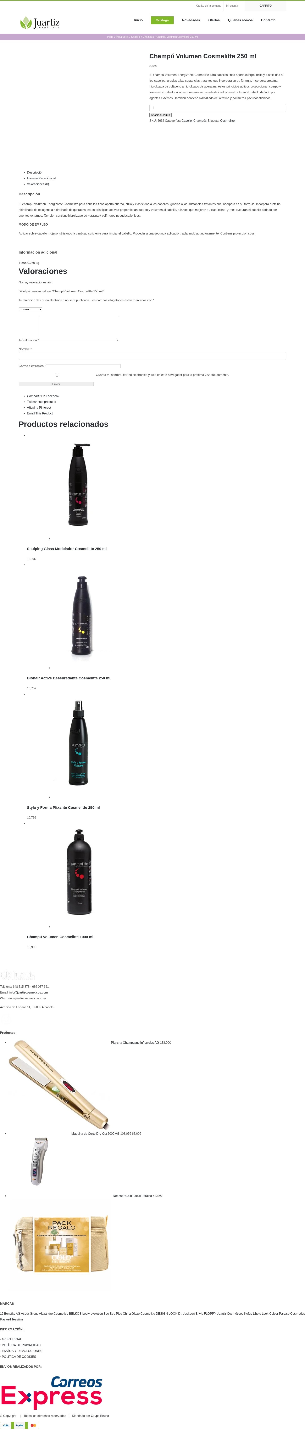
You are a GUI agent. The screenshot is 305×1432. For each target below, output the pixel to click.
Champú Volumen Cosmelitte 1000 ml (60, 937)
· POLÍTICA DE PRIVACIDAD (20, 1345)
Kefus (248, 1313)
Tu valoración (29, 340)
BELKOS (75, 1313)
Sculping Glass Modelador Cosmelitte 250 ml (67, 549)
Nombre (25, 349)
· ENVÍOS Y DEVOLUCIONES (21, 1351)
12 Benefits (7, 1313)
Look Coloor (270, 1313)
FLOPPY (210, 1313)
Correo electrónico (32, 366)
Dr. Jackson (186, 1313)
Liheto (257, 1313)
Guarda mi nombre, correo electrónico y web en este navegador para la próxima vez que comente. (162, 375)
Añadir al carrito (160, 115)
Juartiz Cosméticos (230, 1313)
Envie (199, 1313)
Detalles (56, 539)
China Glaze (131, 1313)
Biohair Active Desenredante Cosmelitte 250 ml (68, 678)
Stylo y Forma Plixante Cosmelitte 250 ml (63, 807)
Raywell (5, 1319)
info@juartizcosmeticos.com (28, 992)
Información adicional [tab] (41, 178)
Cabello (187, 120)
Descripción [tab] (35, 172)
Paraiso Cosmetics (292, 1313)
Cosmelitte (227, 120)
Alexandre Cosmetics (53, 1313)
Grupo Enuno (100, 1415)
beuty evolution (92, 1313)
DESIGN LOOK (166, 1313)
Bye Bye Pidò (113, 1313)
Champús (200, 120)
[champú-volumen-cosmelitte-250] (81, 102)
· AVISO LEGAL (11, 1339)
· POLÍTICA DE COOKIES (18, 1356)
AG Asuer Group (27, 1313)
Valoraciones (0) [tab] (38, 184)
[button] (285, 20)
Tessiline (17, 1319)
